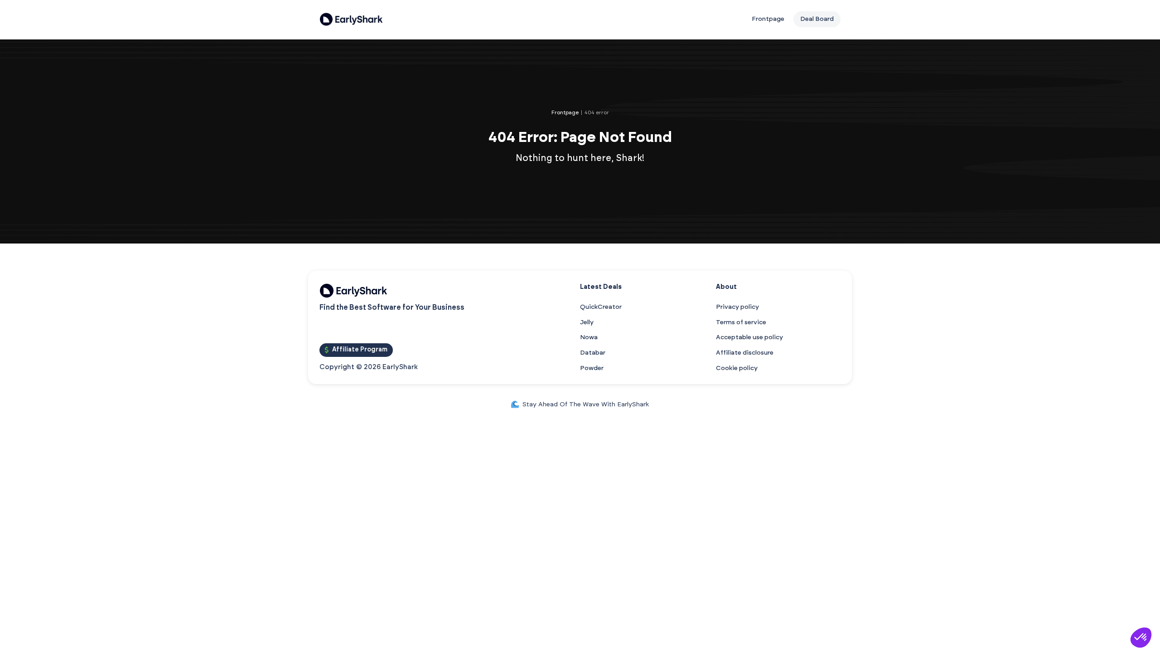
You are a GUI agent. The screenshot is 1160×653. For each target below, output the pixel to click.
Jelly (587, 322)
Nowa (589, 337)
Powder (592, 368)
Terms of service (741, 322)
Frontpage (768, 19)
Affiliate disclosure (744, 353)
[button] (1141, 637)
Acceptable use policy (749, 337)
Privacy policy (737, 307)
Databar (592, 353)
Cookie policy (737, 368)
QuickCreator (601, 307)
